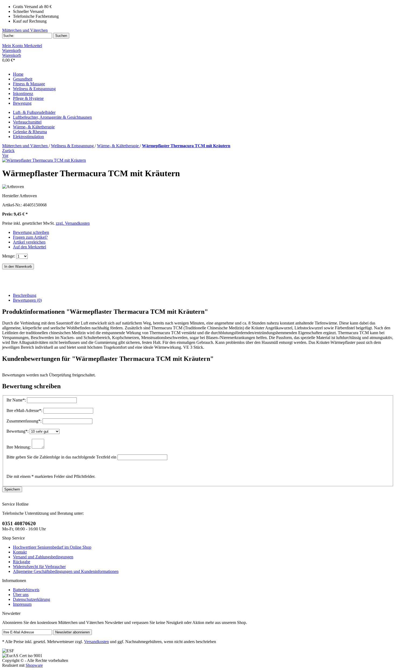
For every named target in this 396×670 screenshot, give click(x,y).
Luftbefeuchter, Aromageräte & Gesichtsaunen (52, 117)
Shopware (34, 665)
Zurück (8, 150)
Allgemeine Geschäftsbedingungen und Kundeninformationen (66, 571)
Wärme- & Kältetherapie (34, 127)
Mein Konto (13, 45)
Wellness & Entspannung (73, 145)
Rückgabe (21, 561)
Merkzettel (33, 45)
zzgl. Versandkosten (73, 223)
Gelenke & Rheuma (30, 131)
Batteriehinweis (26, 589)
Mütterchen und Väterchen (25, 30)
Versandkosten (96, 641)
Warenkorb (11, 50)
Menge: (8, 256)
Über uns (21, 594)
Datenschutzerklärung (31, 599)
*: (16, 400)
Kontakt (20, 552)
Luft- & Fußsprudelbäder (34, 112)
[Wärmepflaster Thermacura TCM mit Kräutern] (44, 160)
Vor (5, 155)
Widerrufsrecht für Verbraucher (39, 566)
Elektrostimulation (28, 136)
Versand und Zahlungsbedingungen (43, 557)
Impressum (22, 604)
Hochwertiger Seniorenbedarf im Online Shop (52, 547)
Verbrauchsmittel (27, 122)
